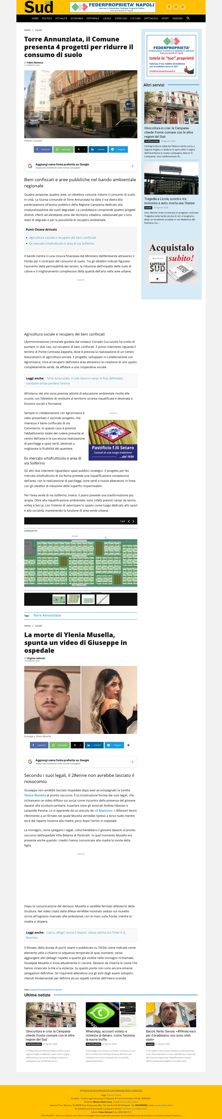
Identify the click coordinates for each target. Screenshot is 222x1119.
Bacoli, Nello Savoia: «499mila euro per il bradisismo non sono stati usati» (171, 1035)
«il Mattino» (103, 810)
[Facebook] (169, 7)
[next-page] (151, 231)
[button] (188, 18)
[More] (128, 745)
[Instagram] (176, 7)
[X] (182, 7)
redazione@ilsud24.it (163, 1105)
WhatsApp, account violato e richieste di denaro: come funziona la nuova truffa (110, 1035)
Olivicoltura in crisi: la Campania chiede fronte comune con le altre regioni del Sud (168, 132)
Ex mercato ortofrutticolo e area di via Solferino (61, 243)
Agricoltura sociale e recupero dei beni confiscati (62, 238)
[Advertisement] (80, 304)
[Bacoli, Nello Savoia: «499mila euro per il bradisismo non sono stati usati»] (171, 1014)
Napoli (47, 989)
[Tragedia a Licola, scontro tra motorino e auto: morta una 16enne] (171, 178)
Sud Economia (151, 141)
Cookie (118, 1095)
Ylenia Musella (56, 989)
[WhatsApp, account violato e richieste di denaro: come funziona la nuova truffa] (111, 1014)
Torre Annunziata (47, 615)
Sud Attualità (93, 1044)
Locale (38, 30)
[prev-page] (146, 231)
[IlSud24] (43, 7)
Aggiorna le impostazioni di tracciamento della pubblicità (111, 1090)
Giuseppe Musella (36, 989)
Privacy (110, 1095)
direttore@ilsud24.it (129, 1101)
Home (27, 30)
